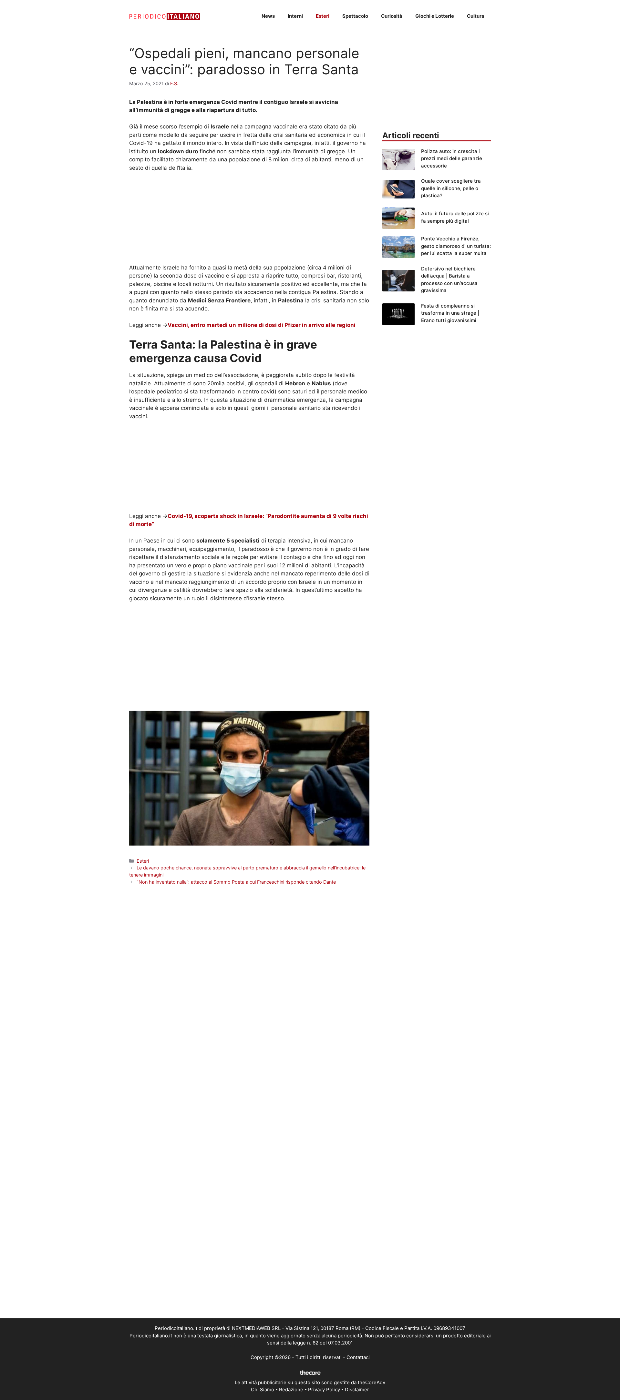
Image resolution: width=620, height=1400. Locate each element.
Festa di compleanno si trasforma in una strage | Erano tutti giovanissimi (450, 313)
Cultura (475, 16)
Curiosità (391, 16)
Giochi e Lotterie (434, 16)
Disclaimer (357, 1389)
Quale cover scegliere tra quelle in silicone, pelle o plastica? (451, 188)
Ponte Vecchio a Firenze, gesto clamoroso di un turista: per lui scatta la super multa (456, 246)
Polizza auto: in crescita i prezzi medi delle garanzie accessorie (451, 158)
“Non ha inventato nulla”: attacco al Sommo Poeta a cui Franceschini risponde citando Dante (236, 882)
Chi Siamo (262, 1389)
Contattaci (358, 1357)
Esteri (322, 16)
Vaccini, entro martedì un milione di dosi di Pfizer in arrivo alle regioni (262, 325)
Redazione (291, 1389)
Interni (295, 16)
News (268, 16)
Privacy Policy (324, 1389)
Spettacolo (355, 16)
